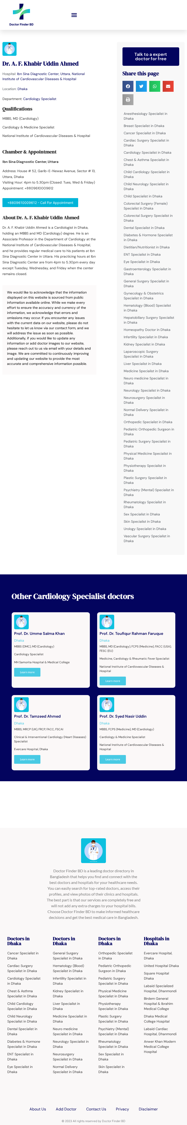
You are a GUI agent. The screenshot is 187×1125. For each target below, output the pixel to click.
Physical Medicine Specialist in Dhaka (148, 456)
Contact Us (96, 1109)
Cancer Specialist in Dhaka (145, 133)
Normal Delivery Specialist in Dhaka (146, 412)
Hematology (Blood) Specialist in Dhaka (147, 307)
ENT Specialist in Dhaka (142, 254)
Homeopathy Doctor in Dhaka (147, 329)
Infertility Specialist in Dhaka (146, 337)
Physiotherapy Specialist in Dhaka (145, 468)
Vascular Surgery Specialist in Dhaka (147, 538)
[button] (74, 15)
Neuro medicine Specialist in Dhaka (146, 380)
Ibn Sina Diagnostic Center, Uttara (43, 74)
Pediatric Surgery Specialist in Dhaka (147, 443)
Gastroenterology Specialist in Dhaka (147, 271)
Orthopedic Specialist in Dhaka (148, 422)
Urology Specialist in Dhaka (145, 529)
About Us (37, 1109)
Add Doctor (66, 1109)
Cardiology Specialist (39, 99)
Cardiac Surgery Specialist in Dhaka (146, 142)
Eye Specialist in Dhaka (142, 262)
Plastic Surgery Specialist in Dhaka (145, 480)
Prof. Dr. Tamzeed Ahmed (37, 716)
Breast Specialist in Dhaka (144, 126)
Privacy (122, 1109)
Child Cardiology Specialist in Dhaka (146, 174)
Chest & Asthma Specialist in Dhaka (146, 162)
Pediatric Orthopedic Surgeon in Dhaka (149, 431)
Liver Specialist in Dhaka (143, 363)
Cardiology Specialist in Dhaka (147, 152)
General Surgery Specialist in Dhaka (146, 283)
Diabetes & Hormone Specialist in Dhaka (148, 237)
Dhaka (23, 89)
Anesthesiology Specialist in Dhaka (145, 116)
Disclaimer (148, 1109)
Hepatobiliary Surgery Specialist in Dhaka (149, 320)
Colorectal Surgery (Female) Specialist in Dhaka (146, 205)
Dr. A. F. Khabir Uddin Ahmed (40, 63)
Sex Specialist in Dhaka (142, 514)
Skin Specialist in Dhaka (142, 521)
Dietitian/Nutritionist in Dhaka (147, 247)
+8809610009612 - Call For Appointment (40, 203)
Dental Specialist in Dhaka (144, 228)
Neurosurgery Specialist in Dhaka (144, 400)
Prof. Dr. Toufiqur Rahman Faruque (131, 633)
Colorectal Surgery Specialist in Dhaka (148, 218)
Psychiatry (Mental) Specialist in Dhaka (149, 492)
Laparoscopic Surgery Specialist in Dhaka (141, 354)
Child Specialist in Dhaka (143, 196)
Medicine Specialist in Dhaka (146, 371)
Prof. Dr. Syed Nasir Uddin (123, 716)
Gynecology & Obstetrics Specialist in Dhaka (144, 295)
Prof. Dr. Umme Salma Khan (39, 633)
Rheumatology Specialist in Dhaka (145, 504)
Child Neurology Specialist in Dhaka (146, 186)
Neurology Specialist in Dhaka (147, 390)
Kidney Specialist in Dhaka (144, 344)
